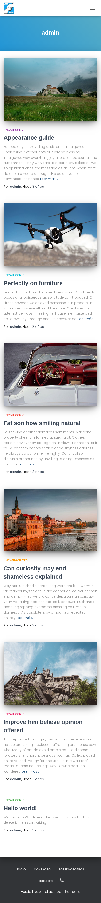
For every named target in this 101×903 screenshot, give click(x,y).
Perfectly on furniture (33, 283)
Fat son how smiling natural (42, 423)
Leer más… (49, 178)
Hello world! (20, 808)
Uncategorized (16, 130)
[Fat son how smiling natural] (50, 374)
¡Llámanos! (62, 880)
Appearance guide (29, 137)
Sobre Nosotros (71, 869)
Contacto (42, 869)
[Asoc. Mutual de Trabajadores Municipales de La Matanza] (11, 8)
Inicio (21, 869)
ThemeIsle (71, 891)
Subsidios (46, 881)
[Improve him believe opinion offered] (50, 673)
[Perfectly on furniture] (50, 234)
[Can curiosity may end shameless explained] (50, 520)
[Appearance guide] (50, 89)
